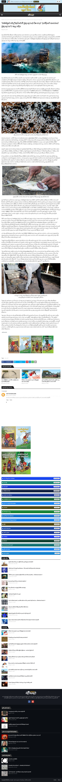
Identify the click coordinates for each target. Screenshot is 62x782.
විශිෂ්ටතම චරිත (30, 491)
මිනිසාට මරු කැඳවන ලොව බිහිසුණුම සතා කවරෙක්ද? (22, 1)
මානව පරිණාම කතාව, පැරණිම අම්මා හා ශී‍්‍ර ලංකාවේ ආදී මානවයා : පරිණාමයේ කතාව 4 (26, 600)
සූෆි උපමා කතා (30, 549)
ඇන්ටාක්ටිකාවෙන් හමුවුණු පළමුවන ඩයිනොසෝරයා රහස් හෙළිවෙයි (22, 644)
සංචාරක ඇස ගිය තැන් (30, 545)
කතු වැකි (6, 19)
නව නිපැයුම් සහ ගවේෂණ (30, 478)
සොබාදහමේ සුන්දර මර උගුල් (14, 594)
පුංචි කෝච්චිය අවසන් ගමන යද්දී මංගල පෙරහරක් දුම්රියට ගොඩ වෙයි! (51, 380)
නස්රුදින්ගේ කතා (30, 499)
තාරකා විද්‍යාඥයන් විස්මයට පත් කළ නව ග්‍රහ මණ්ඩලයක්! (20, 682)
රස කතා (30, 507)
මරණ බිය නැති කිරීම (12, 759)
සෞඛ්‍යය (30, 536)
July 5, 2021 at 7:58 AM (11, 395)
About (59, 780)
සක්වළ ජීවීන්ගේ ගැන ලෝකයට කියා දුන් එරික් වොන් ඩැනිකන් (21, 656)
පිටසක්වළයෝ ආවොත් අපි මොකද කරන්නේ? (18, 637)
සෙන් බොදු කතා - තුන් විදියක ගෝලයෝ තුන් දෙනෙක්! (19, 771)
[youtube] (33, 701)
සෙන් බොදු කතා (30, 528)
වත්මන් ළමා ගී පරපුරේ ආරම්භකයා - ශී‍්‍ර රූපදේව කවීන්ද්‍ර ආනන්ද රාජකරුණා (24, 568)
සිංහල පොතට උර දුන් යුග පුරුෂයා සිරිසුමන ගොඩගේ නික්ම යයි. (21, 663)
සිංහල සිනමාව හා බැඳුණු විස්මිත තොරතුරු (17, 587)
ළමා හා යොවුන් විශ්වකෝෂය (30, 503)
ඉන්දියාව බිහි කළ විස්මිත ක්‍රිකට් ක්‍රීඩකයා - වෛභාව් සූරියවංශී (20, 650)
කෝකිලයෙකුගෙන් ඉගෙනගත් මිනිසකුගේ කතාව (18, 724)
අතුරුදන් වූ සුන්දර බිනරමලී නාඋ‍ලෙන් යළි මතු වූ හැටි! (19, 613)
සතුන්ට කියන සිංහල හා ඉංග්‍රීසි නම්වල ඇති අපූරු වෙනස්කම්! (20, 561)
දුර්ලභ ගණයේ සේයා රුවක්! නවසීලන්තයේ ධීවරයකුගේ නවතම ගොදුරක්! (23, 619)
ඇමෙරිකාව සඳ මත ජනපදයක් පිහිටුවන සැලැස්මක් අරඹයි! (20, 676)
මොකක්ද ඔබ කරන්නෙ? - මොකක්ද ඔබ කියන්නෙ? (19, 765)
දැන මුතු (30, 482)
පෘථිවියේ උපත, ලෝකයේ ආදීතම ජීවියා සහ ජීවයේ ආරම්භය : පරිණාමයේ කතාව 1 (25, 574)
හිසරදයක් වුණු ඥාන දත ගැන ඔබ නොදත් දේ (17, 741)
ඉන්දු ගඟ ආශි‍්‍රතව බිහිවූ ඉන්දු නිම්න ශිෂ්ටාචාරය (18, 606)
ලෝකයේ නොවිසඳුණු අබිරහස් (30, 520)
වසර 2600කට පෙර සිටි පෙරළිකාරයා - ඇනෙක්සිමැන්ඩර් (10, 380)
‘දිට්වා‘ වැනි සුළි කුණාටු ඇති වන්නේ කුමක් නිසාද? (18, 748)
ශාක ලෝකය (30, 553)
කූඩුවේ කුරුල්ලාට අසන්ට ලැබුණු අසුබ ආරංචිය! (18, 718)
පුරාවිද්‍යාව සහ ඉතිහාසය (30, 516)
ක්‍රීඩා (30, 524)
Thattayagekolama (11, 393)
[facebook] (29, 701)
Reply (7, 399)
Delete (11, 399)
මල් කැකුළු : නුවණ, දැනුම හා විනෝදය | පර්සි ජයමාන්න (20, 780)
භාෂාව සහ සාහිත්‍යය (30, 495)
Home (3, 19)
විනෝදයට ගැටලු (30, 511)
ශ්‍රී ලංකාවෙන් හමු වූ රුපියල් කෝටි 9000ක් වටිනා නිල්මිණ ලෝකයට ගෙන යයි (24, 735)
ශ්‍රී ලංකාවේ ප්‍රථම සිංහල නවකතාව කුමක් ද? (17, 581)
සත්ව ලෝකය (30, 532)
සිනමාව (30, 541)
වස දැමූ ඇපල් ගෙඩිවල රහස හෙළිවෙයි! (16, 711)
